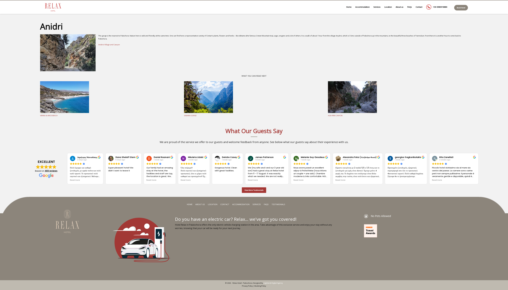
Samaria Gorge (190, 115)
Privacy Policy (247, 286)
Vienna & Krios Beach (49, 115)
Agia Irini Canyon (335, 115)
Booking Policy (260, 286)
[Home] (74, 221)
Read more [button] (75, 180)
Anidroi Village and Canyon (109, 44)
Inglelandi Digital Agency (273, 283)
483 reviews (51, 170)
